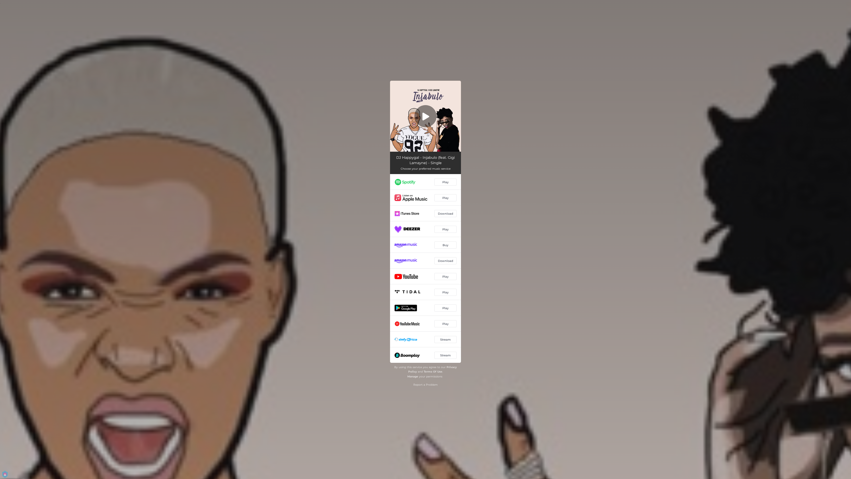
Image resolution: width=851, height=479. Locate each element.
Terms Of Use (433, 371)
